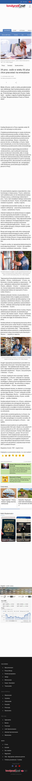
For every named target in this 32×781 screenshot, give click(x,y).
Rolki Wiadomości (7, 513)
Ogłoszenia (4, 664)
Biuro (3, 740)
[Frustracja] (23, 455)
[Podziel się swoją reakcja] (5, 82)
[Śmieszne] (9, 455)
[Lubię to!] (2, 455)
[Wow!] (16, 455)
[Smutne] (19, 455)
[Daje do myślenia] (13, 455)
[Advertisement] (16, 14)
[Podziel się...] (16, 82)
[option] (15, 667)
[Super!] (6, 455)
